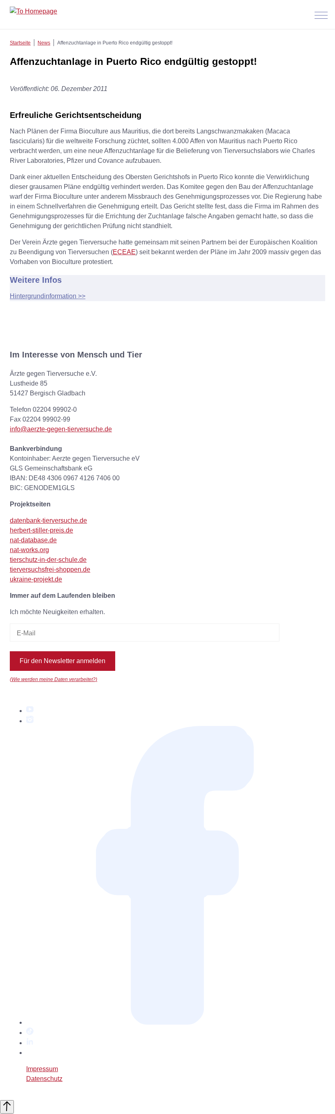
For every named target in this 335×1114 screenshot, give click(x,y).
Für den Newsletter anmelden (62, 660)
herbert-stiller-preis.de (41, 530)
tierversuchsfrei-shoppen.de (50, 569)
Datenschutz (44, 1078)
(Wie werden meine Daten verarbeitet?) (53, 679)
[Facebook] (175, 1022)
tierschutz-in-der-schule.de (48, 559)
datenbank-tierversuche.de (48, 520)
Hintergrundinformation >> (47, 296)
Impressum (42, 1068)
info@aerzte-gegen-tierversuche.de (61, 429)
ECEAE (124, 252)
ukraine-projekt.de (36, 579)
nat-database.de (33, 540)
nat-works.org (29, 549)
